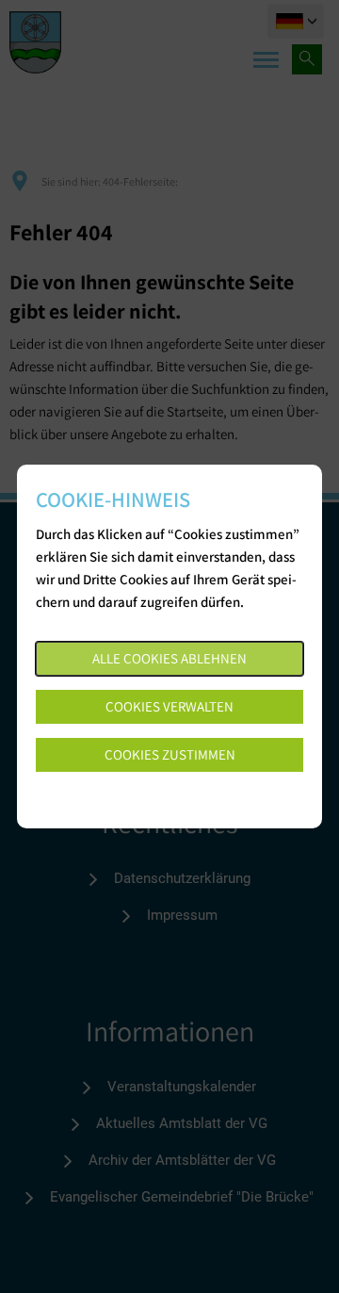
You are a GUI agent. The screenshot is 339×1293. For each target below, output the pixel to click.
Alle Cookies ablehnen (169, 658)
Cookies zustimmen (170, 754)
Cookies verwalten (169, 706)
